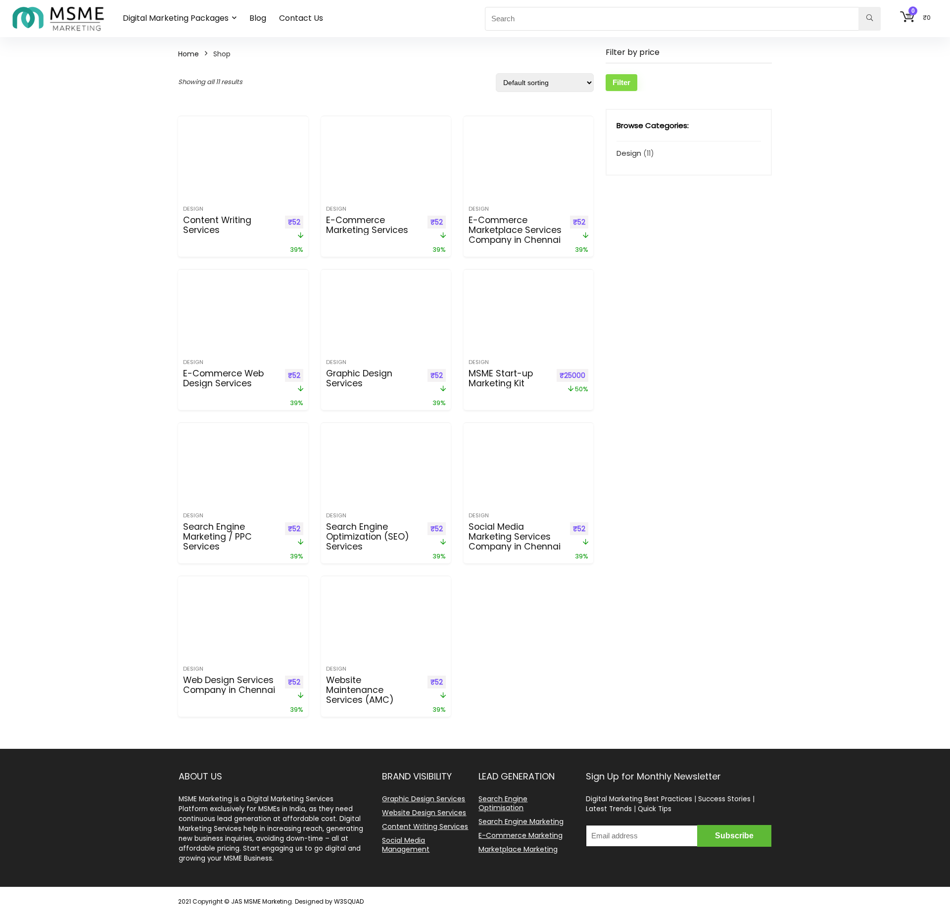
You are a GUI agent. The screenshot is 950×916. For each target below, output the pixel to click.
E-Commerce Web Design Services (223, 378)
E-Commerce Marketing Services (367, 225)
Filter (621, 82)
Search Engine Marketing (521, 821)
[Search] (869, 19)
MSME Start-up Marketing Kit (501, 378)
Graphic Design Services (359, 378)
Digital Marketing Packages (176, 18)
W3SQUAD (349, 901)
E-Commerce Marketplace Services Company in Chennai (515, 230)
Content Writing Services (217, 225)
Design (193, 209)
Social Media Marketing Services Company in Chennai (515, 536)
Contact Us (301, 18)
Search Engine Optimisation (502, 803)
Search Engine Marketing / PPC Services (217, 536)
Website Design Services (424, 813)
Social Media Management (405, 844)
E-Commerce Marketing (520, 835)
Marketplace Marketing (518, 849)
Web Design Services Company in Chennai (229, 685)
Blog (257, 18)
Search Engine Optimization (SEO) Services (367, 536)
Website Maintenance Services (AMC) (360, 690)
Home (188, 54)
